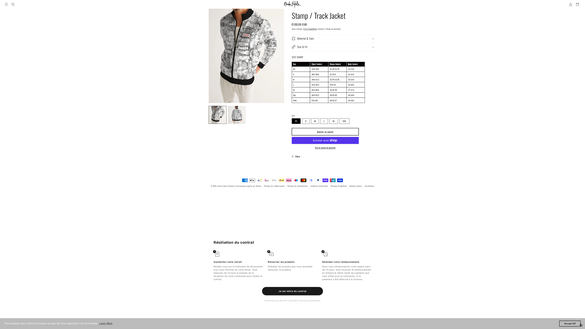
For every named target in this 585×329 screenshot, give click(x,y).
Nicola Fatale (222, 186)
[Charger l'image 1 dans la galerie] (217, 115)
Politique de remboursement (274, 186)
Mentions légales (356, 186)
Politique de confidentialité (297, 186)
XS (296, 121)
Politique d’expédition (339, 186)
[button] (6, 4)
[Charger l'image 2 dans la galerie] (237, 115)
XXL (344, 121)
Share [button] (297, 156)
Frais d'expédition (310, 29)
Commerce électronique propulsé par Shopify (244, 186)
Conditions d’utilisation (319, 186)
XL (334, 121)
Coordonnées (369, 186)
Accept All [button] (570, 323)
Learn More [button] (106, 323)
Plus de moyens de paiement (325, 147)
